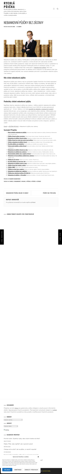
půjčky (34, 181)
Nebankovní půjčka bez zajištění (17, 171)
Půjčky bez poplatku (49, 193)
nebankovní (17, 181)
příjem (29, 181)
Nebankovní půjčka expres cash (17, 163)
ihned (11, 181)
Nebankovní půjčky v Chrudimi (17, 175)
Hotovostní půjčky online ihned (17, 146)
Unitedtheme (46, 471)
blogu (16, 408)
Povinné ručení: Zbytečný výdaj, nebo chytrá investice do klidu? (22, 438)
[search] (57, 9)
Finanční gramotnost (14, 179)
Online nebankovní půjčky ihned (17, 142)
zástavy (39, 181)
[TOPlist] (6, 430)
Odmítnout (18, 470)
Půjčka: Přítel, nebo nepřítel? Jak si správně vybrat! (18, 444)
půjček (55, 410)
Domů (5, 126)
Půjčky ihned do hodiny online (17, 165)
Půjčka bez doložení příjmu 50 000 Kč (19, 173)
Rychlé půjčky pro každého (16, 144)
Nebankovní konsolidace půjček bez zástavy (21, 155)
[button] (38, 457)
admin (19, 26)
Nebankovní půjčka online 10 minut (17, 193)
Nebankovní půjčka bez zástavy (17, 152)
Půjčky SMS (11, 167)
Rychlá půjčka (9, 5)
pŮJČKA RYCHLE (14, 126)
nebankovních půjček (40, 67)
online (24, 181)
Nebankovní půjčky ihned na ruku (18, 150)
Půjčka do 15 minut (13, 159)
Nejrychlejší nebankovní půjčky (17, 132)
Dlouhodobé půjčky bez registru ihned (19, 153)
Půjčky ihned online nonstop (16, 136)
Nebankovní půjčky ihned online (17, 138)
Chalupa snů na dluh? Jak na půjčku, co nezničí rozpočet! (20, 449)
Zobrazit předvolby (31, 470)
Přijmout (7, 470)
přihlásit (33, 202)
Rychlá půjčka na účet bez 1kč (17, 161)
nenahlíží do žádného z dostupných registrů (41, 109)
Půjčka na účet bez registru (16, 169)
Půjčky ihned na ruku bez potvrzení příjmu (20, 140)
